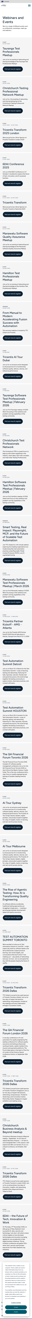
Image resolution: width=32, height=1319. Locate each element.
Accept (16, 1307)
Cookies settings (16, 1302)
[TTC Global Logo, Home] (3, 5)
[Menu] (29, 5)
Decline (16, 1312)
